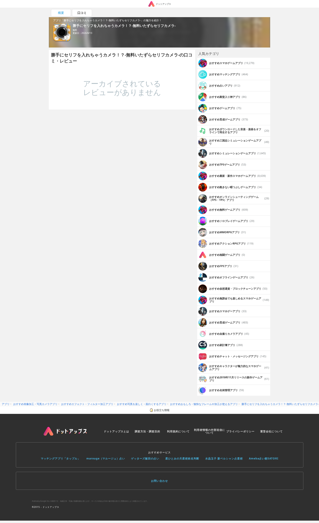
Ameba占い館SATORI (263, 458)
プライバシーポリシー (240, 431)
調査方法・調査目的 (147, 431)
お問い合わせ (159, 481)
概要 (61, 13)
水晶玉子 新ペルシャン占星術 (224, 458)
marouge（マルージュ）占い (105, 458)
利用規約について (178, 431)
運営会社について (271, 431)
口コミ (82, 13)
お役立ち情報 (161, 410)
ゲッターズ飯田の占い (145, 458)
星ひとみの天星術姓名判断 (182, 458)
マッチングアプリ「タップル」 (60, 458)
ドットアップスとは (116, 431)
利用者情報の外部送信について (209, 431)
